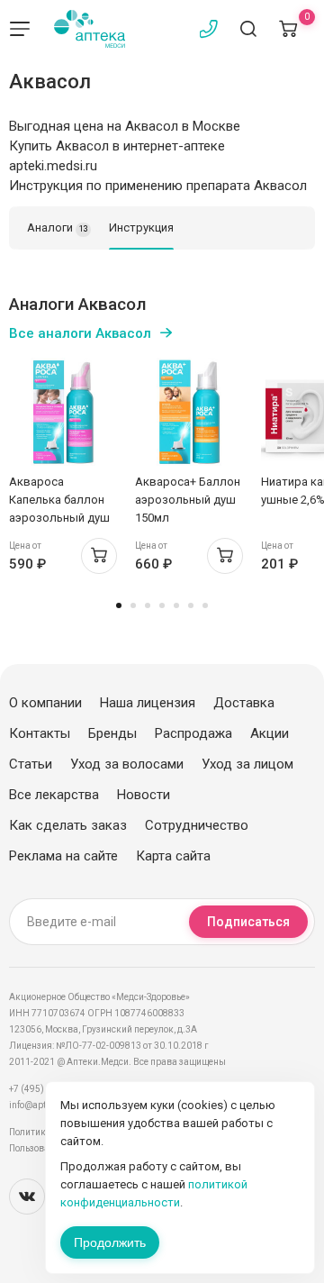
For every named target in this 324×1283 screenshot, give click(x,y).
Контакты (39, 733)
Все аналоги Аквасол (80, 333)
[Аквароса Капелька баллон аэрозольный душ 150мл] (63, 412)
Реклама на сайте (63, 856)
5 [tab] (176, 605)
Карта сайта (173, 856)
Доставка (243, 703)
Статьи (30, 764)
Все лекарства (54, 795)
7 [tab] (205, 605)
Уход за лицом (247, 764)
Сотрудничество (196, 825)
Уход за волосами (127, 764)
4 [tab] (162, 605)
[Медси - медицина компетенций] (89, 29)
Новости (143, 795)
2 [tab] (133, 605)
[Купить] (99, 556)
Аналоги (57, 227)
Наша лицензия (147, 703)
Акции (269, 733)
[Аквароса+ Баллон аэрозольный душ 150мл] (189, 412)
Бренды (112, 733)
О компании (45, 703)
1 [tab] (119, 605)
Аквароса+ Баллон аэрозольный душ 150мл (187, 499)
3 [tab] (147, 605)
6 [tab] (191, 605)
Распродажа (193, 733)
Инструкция (141, 227)
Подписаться (248, 921)
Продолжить (110, 1242)
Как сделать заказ (68, 825)
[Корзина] (288, 29)
